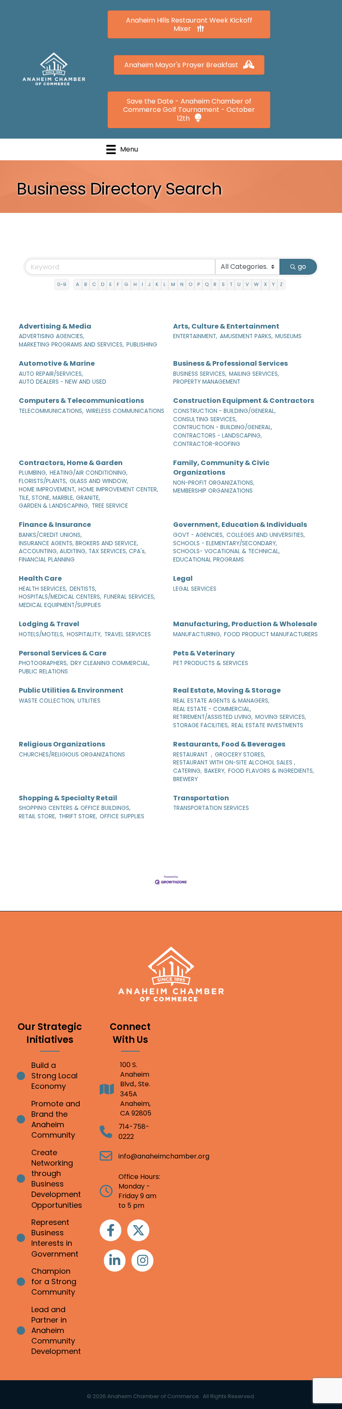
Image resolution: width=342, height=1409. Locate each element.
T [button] (231, 284)
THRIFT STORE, (78, 816)
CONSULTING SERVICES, (205, 419)
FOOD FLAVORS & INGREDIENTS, (271, 771)
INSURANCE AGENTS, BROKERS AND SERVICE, (78, 543)
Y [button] (273, 284)
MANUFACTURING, (197, 634)
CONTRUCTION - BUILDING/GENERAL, (222, 427)
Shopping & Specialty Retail (68, 798)
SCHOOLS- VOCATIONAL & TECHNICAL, (226, 551)
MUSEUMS (288, 336)
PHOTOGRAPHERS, (43, 663)
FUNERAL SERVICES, (129, 597)
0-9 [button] (61, 284)
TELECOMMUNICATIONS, (51, 411)
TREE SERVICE (110, 506)
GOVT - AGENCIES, (198, 535)
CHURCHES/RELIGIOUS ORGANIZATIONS (72, 755)
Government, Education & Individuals (240, 524)
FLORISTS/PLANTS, (43, 481)
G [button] (126, 284)
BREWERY (185, 779)
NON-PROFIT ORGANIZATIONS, (213, 483)
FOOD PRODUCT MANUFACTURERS (271, 634)
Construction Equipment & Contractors (243, 400)
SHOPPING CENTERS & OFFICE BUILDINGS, (75, 808)
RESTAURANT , (192, 755)
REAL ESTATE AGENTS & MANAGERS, (221, 701)
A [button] (77, 284)
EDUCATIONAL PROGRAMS (208, 560)
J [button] (149, 284)
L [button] (164, 284)
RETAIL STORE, (37, 816)
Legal (183, 578)
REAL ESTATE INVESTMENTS (267, 725)
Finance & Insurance (55, 524)
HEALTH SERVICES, (43, 589)
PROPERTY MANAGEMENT (206, 382)
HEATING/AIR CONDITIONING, (89, 473)
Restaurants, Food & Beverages (229, 744)
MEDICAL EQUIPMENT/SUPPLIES (60, 605)
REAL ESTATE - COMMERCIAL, (212, 709)
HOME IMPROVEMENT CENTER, (118, 489)
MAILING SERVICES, (254, 374)
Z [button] (281, 284)
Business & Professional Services (230, 363)
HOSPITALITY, (84, 634)
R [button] (215, 284)
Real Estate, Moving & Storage (227, 690)
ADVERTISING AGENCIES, (51, 336)
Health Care (40, 578)
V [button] (247, 284)
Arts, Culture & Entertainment (226, 326)
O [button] (190, 284)
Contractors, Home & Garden (71, 463)
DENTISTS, (83, 589)
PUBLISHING (141, 345)
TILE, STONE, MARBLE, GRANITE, (59, 498)
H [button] (135, 284)
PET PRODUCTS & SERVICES (210, 663)
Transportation (201, 798)
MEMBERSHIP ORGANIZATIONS (213, 491)
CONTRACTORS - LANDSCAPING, (217, 436)
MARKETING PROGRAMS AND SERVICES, (71, 345)
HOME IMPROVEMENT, (47, 489)
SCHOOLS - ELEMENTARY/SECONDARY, (225, 543)
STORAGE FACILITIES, (201, 725)
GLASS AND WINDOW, (99, 481)
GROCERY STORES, (240, 755)
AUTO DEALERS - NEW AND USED (62, 382)
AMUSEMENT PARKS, (246, 336)
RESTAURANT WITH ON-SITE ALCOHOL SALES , (234, 762)
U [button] (239, 284)
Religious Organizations (62, 744)
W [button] (256, 284)
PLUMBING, (33, 473)
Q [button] (207, 284)
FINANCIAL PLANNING (47, 560)
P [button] (198, 284)
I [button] (142, 284)
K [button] (157, 284)
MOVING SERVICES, (280, 717)
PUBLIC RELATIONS (43, 671)
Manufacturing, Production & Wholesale (245, 624)
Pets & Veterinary (204, 653)
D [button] (102, 284)
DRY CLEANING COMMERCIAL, (110, 663)
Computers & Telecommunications (81, 400)
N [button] (182, 284)
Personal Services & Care (62, 653)
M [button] (173, 284)
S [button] (223, 284)
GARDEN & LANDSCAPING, (54, 506)
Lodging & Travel (49, 624)
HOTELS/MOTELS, (41, 634)
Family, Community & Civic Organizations (221, 467)
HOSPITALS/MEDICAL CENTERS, (60, 597)
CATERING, (187, 771)
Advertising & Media (55, 326)
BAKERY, (215, 771)
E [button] (110, 284)
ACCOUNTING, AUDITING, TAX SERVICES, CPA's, (82, 551)
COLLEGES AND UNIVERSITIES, (265, 535)
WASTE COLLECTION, (47, 701)
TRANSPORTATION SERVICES (211, 808)
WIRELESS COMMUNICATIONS (125, 411)
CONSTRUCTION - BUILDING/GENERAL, (224, 411)
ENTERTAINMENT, (195, 336)
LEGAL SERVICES (194, 589)
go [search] (302, 266)
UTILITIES (89, 701)
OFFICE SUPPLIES (122, 816)
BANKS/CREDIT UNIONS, (50, 535)
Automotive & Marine (57, 363)
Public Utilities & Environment (71, 690)
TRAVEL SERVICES (127, 634)
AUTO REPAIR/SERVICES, (51, 374)
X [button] (265, 284)
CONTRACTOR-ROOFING (206, 444)
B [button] (85, 284)
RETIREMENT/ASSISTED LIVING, (213, 717)
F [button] (118, 284)
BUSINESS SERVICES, (199, 374)
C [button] (94, 284)
